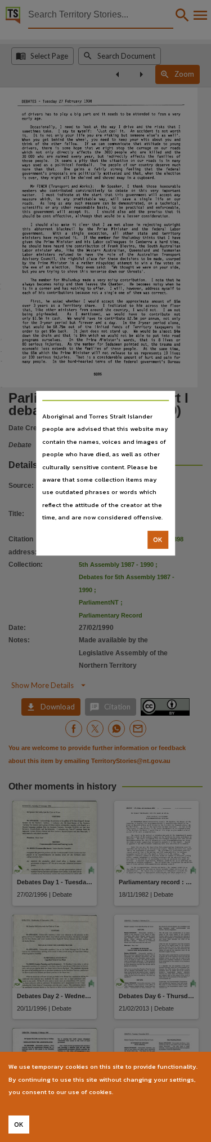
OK (158, 540)
